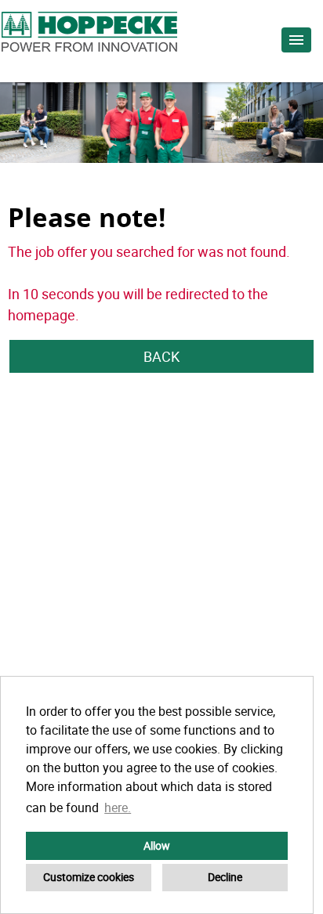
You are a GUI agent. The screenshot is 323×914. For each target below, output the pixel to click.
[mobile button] (296, 39)
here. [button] (117, 807)
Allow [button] (156, 845)
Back (161, 356)
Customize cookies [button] (88, 876)
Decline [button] (225, 876)
